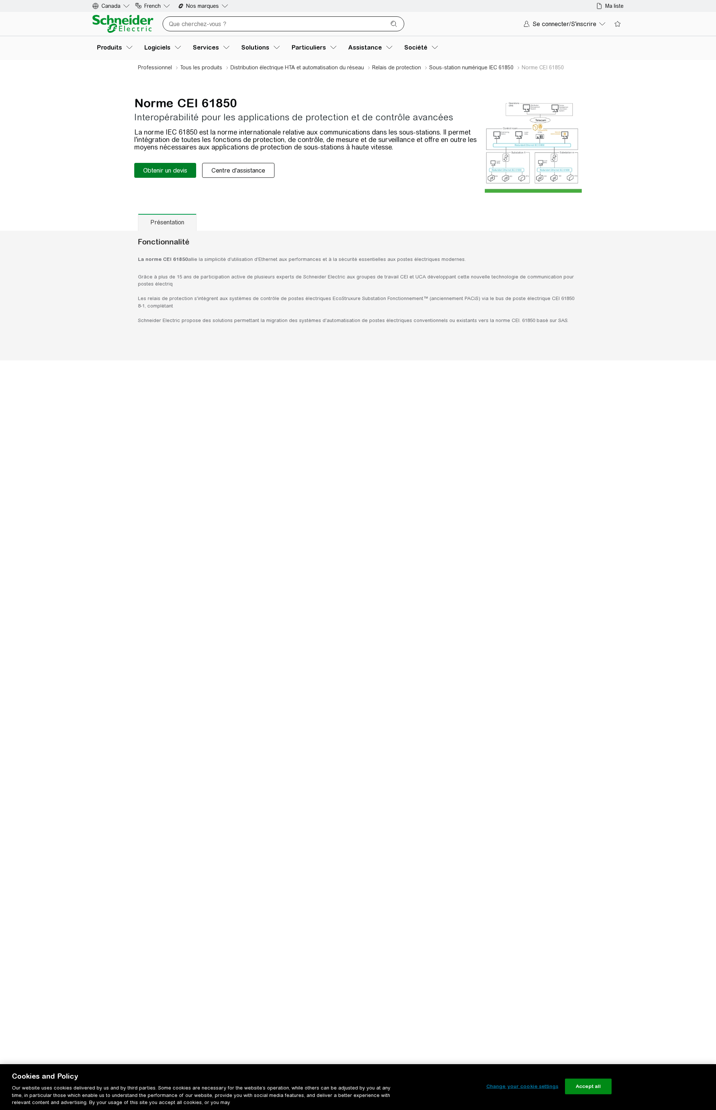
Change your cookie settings (522, 1086)
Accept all (588, 1086)
